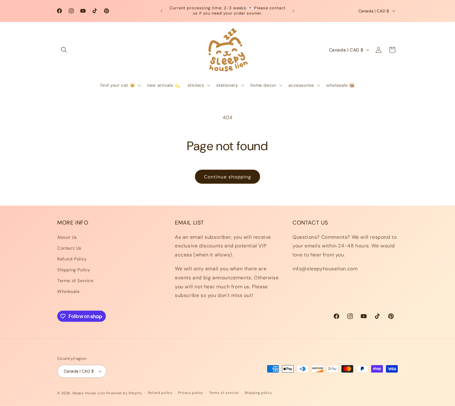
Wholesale (68, 291)
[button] (64, 50)
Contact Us (69, 248)
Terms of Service (75, 280)
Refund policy (160, 393)
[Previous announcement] (161, 11)
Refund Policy (72, 259)
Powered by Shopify (124, 393)
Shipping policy (258, 393)
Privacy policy (190, 393)
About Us (67, 237)
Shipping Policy (73, 270)
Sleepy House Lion (88, 393)
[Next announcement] (293, 11)
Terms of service (224, 393)
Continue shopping (227, 177)
